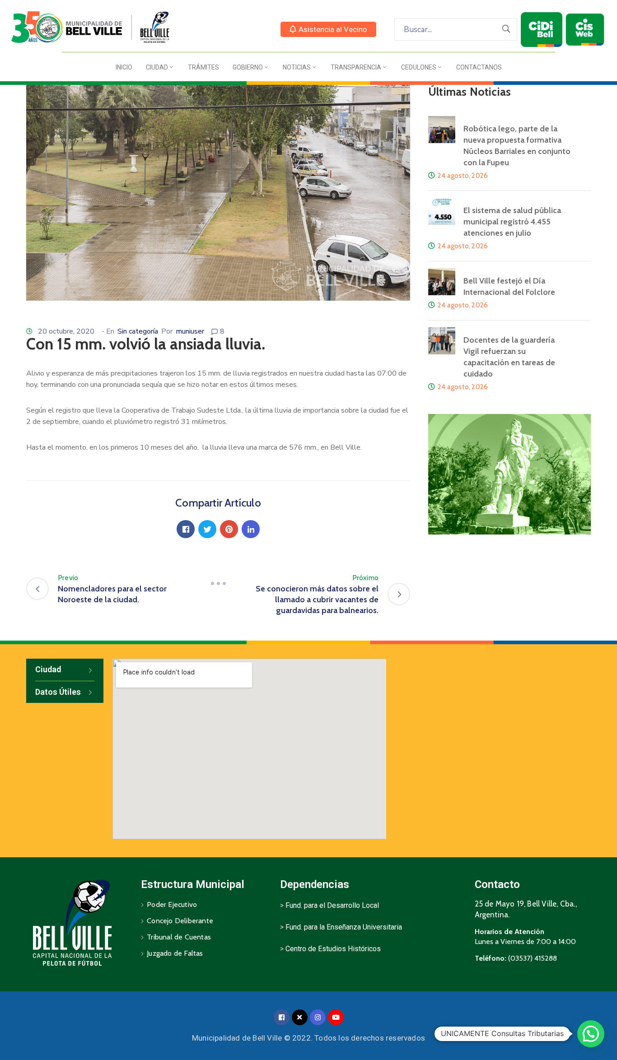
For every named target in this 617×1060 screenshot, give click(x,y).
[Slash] (218, 583)
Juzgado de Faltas (175, 953)
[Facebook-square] (282, 1017)
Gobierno (248, 67)
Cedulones (418, 67)
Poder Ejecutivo (172, 904)
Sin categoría (137, 331)
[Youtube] (336, 1017)
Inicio (124, 67)
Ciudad (157, 67)
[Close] (300, 1017)
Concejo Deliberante (180, 920)
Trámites (203, 67)
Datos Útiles (58, 692)
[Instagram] (318, 1017)
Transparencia (356, 67)
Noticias (297, 67)
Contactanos (479, 67)
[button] (328, 29)
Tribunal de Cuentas (179, 937)
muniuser (190, 331)
